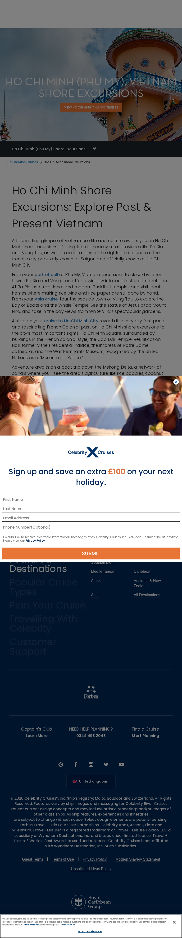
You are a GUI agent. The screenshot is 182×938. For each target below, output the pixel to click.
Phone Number (17, 528)
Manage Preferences (90, 931)
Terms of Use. (68, 924)
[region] (91, 926)
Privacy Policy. (36, 541)
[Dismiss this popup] (176, 382)
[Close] (174, 922)
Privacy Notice (32, 924)
